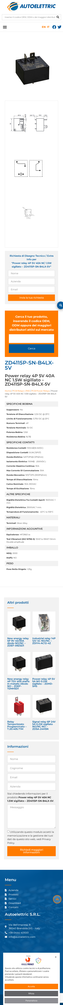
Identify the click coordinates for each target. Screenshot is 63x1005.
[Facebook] (54, 27)
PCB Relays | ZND (21, 391)
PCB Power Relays (41, 391)
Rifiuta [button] (31, 993)
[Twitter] (59, 27)
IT (48, 26)
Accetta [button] (31, 986)
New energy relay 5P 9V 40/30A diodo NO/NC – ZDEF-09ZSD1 (18, 642)
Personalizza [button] (31, 1000)
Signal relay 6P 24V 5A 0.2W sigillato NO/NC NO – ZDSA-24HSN (44, 725)
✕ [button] (56, 957)
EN (44, 26)
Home (8, 391)
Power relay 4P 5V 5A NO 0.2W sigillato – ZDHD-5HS (43, 682)
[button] (5, 27)
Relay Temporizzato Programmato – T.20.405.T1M (17, 725)
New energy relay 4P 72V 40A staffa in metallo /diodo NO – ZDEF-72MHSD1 (18, 683)
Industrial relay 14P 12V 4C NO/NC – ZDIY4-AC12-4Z (44, 641)
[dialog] (31, 979)
